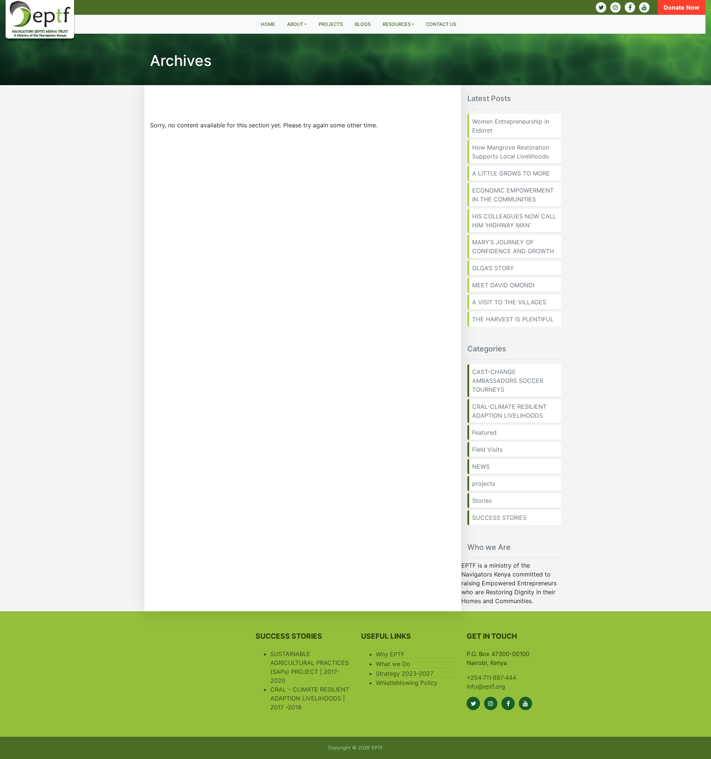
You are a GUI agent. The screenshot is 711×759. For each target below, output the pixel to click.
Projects (330, 24)
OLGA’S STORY (493, 268)
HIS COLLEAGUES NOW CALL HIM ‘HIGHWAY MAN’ (514, 221)
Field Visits (487, 449)
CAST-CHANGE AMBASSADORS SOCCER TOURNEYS (507, 380)
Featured (484, 432)
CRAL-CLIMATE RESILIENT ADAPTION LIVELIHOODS (509, 411)
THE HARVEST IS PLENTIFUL (513, 319)
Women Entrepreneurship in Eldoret (510, 126)
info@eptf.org (486, 686)
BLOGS (363, 24)
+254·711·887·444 (491, 677)
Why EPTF (390, 654)
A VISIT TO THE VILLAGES (509, 302)
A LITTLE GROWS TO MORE (511, 173)
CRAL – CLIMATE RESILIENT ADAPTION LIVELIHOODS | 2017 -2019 (309, 698)
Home (268, 24)
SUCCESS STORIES (499, 517)
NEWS (481, 466)
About (295, 24)
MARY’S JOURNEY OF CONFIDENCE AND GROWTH (513, 246)
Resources (397, 24)
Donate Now (682, 7)
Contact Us (441, 24)
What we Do (393, 664)
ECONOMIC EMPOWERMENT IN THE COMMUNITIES (513, 195)
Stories (482, 500)
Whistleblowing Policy (406, 682)
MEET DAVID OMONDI (503, 285)
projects (483, 483)
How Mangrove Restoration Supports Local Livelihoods (510, 152)
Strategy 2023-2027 (404, 673)
